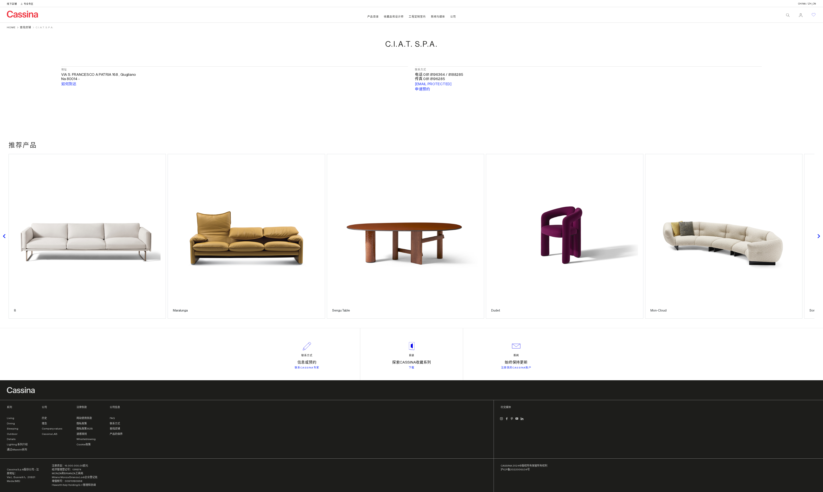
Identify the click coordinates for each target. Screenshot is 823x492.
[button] (4, 236)
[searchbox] (787, 15)
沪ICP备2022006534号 (515, 469)
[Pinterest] (511, 420)
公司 (453, 16)
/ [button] (807, 4)
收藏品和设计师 (394, 16)
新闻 (516, 355)
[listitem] (87, 236)
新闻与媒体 (438, 16)
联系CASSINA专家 (307, 367)
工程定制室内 (417, 16)
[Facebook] (506, 420)
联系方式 (306, 355)
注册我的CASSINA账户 (516, 367)
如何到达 (69, 84)
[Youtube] (517, 420)
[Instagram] (501, 420)
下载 (411, 367)
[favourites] (813, 14)
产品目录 (373, 16)
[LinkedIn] (522, 420)
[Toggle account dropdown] (800, 14)
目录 (412, 355)
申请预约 (422, 89)
